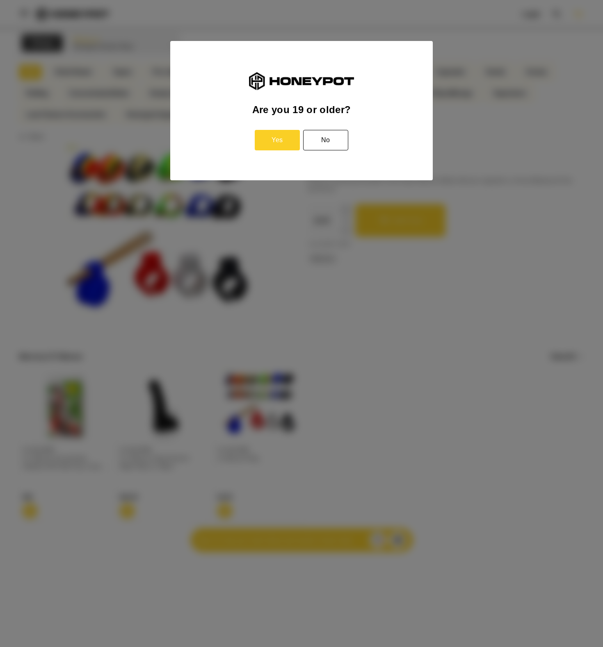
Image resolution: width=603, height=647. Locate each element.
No (325, 139)
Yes (277, 139)
